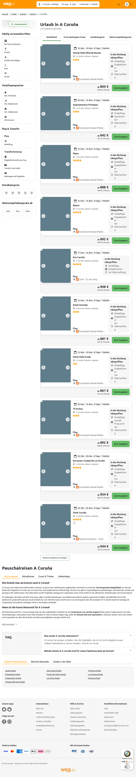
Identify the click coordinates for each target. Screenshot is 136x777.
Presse (39, 730)
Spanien (23, 14)
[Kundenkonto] (128, 4)
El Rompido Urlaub (12, 674)
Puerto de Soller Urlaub (56, 674)
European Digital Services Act (116, 726)
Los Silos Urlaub (53, 678)
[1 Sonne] (6, 193)
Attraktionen (28, 576)
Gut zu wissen (11, 576)
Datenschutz (109, 721)
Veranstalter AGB (111, 713)
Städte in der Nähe (62, 662)
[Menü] (131, 750)
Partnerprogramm (77, 726)
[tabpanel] (68, 603)
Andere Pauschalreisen (15, 662)
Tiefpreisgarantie (77, 721)
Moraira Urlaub (94, 678)
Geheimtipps (64, 576)
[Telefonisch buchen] (119, 4)
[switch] (127, 766)
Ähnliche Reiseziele (40, 662)
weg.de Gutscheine (78, 717)
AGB (106, 709)
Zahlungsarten (76, 713)
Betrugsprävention (78, 734)
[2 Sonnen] (13, 193)
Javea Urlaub (10, 671)
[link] (86, 68)
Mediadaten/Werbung (45, 726)
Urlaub (14, 14)
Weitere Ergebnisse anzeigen (54, 558)
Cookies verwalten (44, 721)
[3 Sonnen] (19, 193)
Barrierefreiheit (110, 730)
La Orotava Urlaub (95, 674)
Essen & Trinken (46, 576)
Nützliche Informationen (80, 730)
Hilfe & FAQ (75, 709)
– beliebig (54, 4)
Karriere (39, 713)
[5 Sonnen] (31, 193)
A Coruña (46, 4)
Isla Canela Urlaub (54, 671)
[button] (9, 624)
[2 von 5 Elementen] (68, 63)
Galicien (33, 14)
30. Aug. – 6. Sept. (69, 4)
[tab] (11, 576)
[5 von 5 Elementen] (43, 63)
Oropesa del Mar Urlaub (15, 682)
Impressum (108, 717)
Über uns (40, 709)
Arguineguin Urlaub (13, 678)
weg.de (5, 14)
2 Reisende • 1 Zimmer (88, 4)
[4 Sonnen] (25, 193)
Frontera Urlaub (94, 671)
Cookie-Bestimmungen (45, 717)
